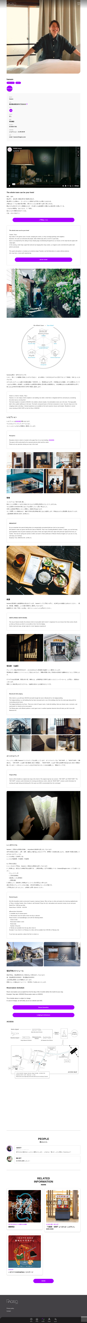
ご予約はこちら (43, 220)
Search (55, 1321)
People (49, 1321)
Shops (37, 1321)
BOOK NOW (9, 88)
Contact (9, 1311)
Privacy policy (10, 1308)
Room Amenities (43, 1007)
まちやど (18, 82)
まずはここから (11, 82)
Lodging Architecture (43, 1015)
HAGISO (18, 421)
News (31, 1321)
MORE (43, 1281)
